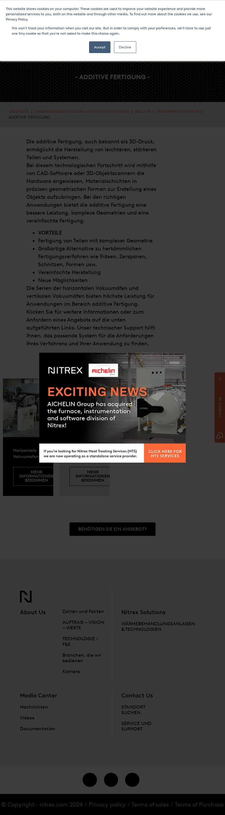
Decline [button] (125, 47)
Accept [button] (99, 47)
